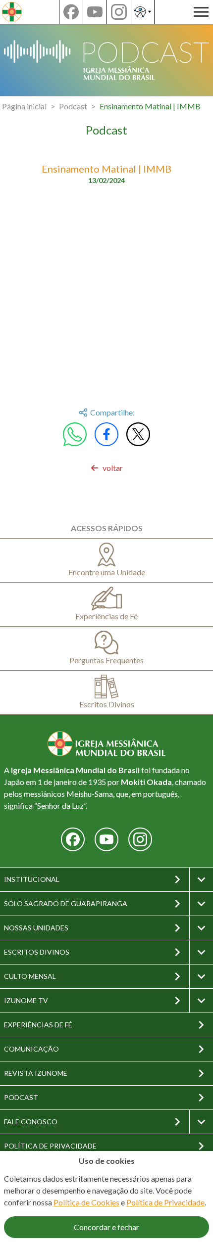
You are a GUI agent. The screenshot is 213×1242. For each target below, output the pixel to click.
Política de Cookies (86, 1202)
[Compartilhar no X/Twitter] (138, 434)
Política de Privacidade (165, 1202)
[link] (107, 468)
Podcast (73, 106)
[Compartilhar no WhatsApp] (75, 434)
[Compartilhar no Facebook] (106, 434)
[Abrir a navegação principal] (201, 12)
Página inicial (24, 106)
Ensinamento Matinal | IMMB (150, 106)
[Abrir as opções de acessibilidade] (142, 12)
